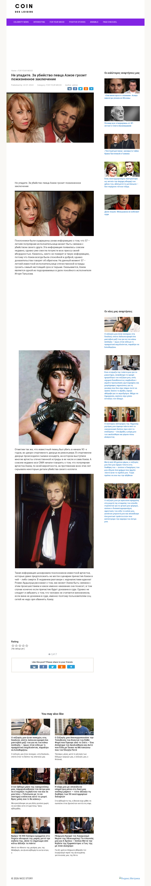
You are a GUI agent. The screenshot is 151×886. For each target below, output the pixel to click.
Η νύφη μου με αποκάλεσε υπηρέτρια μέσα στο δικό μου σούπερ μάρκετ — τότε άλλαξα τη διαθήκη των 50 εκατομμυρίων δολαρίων (73, 791)
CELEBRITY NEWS (21, 22)
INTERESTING (39, 22)
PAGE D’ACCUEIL (110, 22)
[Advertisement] (75, 45)
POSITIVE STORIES (77, 22)
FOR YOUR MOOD (57, 22)
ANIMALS (94, 22)
